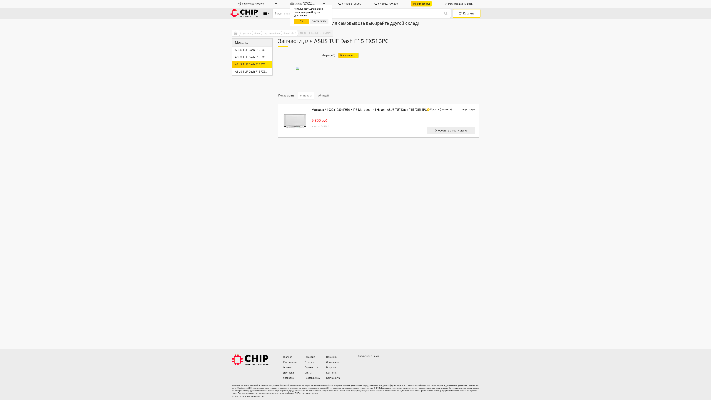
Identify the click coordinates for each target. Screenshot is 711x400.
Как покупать (290, 362)
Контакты (331, 372)
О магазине (332, 362)
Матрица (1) (328, 55)
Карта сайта (333, 377)
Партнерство (312, 367)
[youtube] (376, 363)
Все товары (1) (348, 55)
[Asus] (297, 68)
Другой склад (319, 21)
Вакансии (331, 357)
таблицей (322, 95)
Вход (470, 3)
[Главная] (235, 33)
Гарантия (310, 357)
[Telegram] (368, 363)
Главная (287, 357)
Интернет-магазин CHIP (250, 360)
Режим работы (421, 3)
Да (301, 21)
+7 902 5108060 (351, 3)
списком (306, 95)
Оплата (287, 367)
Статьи (308, 372)
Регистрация (455, 3)
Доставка (288, 372)
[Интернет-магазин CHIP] (244, 13)
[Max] (361, 363)
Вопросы (331, 367)
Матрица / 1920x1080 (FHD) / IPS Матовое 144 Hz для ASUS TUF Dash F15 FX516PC (369, 109)
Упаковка (288, 377)
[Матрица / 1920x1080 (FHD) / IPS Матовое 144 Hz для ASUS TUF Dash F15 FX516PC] (295, 121)
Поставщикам (313, 377)
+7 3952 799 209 (388, 3)
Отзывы (309, 362)
